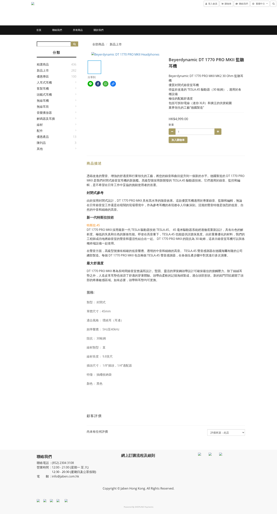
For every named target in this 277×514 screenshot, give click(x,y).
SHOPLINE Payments (144, 507)
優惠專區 (43, 76)
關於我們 (98, 30)
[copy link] (113, 84)
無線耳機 (43, 100)
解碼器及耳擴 (46, 119)
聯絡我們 (57, 30)
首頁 (38, 30)
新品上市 (43, 70)
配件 (40, 131)
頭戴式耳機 (44, 94)
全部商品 (98, 44)
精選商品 (43, 64)
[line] (90, 84)
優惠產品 (43, 137)
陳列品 (41, 143)
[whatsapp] (105, 84)
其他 (40, 149)
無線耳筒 (43, 106)
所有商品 (78, 30)
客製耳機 (43, 88)
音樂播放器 (44, 113)
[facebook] (98, 84)
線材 (40, 125)
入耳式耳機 (44, 82)
